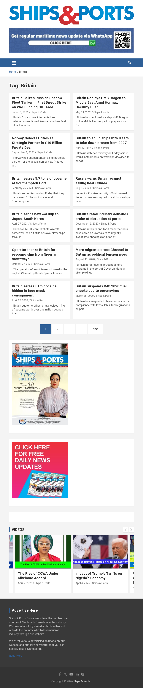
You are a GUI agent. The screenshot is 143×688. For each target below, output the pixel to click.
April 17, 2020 (20, 300)
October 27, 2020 (22, 264)
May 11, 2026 (83, 112)
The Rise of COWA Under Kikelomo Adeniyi (38, 575)
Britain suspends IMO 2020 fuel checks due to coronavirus (101, 288)
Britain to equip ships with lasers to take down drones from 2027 (102, 140)
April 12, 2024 (84, 147)
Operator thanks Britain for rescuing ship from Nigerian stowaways (34, 254)
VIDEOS (18, 529)
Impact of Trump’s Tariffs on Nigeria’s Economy (98, 575)
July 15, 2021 (83, 188)
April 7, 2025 (25, 583)
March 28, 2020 (85, 295)
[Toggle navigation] (14, 62)
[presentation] (125, 529)
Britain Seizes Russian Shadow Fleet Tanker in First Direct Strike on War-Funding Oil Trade (39, 102)
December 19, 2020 (87, 223)
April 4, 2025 (82, 583)
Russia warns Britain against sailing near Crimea (98, 180)
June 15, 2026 (20, 112)
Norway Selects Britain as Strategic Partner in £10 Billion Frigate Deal (37, 142)
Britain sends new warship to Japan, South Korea (35, 216)
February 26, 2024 (22, 188)
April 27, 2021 (20, 223)
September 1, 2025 (23, 152)
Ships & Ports (38, 112)
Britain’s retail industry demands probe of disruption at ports (102, 216)
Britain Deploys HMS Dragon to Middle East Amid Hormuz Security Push (100, 102)
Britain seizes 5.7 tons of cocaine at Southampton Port (39, 180)
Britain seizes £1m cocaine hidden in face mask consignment (34, 290)
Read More (15, 655)
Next (95, 329)
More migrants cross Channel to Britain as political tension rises (102, 252)
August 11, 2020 (85, 259)
